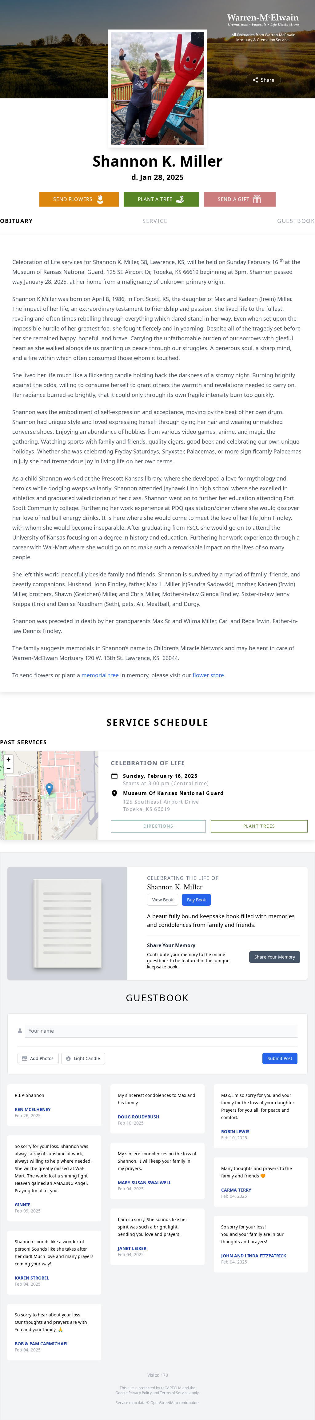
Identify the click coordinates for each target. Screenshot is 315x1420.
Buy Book (196, 900)
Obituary (16, 220)
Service (155, 220)
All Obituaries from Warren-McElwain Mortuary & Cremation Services (263, 37)
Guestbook (296, 220)
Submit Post (280, 1058)
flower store (208, 675)
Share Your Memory (274, 957)
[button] (49, 789)
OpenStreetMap (164, 1402)
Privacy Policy (140, 1392)
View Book (162, 900)
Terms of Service (174, 1392)
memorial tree (100, 675)
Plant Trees (259, 826)
